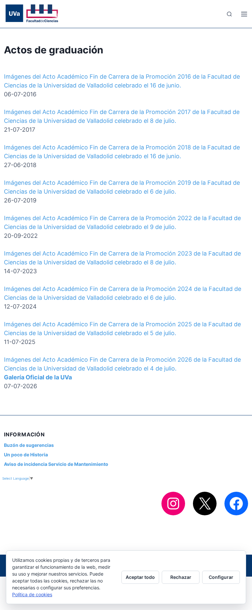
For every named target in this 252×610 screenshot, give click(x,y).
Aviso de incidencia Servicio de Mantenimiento (56, 464)
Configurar (221, 577)
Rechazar (180, 577)
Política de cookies (32, 594)
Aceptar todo (140, 577)
